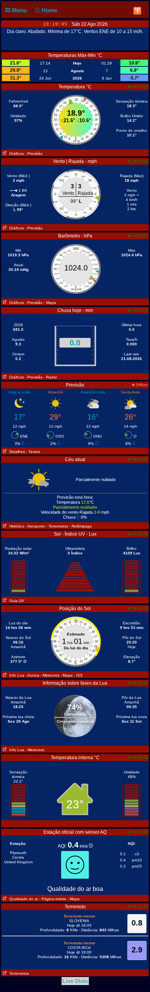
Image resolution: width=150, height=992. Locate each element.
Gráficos (15, 153)
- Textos (33, 452)
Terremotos (18, 973)
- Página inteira (52, 899)
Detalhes (16, 452)
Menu (20, 10)
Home (50, 10)
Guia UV (15, 601)
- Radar (50, 377)
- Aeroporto (35, 526)
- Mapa (50, 302)
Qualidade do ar (22, 899)
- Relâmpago (80, 526)
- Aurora (32, 675)
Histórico (15, 526)
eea (84, 846)
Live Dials (75, 981)
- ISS (78, 675)
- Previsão (34, 153)
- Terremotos (57, 526)
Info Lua (15, 675)
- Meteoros (49, 675)
